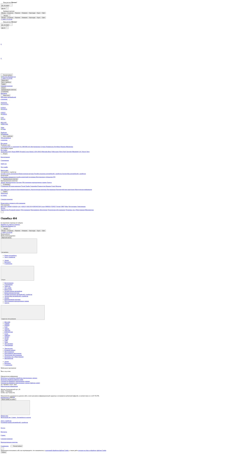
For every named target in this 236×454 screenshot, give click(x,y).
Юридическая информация (83, 189)
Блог (2, 189)
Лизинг (3, 182)
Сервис (3, 84)
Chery (88, 151)
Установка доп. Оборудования (75, 210)
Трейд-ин (7, 286)
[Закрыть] (15, 407)
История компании (15, 186)
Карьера (48, 186)
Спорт (53, 186)
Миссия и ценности (10, 189)
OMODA (48, 206)
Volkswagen (55, 151)
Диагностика (5, 210)
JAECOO (29, 206)
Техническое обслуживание (56, 210)
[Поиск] (14, 42)
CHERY (9, 206)
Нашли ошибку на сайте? (8, 399)
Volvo (61, 151)
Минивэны (69, 146)
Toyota (3, 151)
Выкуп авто (8, 289)
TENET (53, 206)
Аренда (49, 182)
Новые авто (4, 80)
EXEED (14, 206)
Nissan (14, 151)
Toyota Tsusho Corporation (29, 186)
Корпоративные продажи (14, 182)
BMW (18, 151)
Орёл (43, 13)
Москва (3, 13)
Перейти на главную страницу (10, 224)
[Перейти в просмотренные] (14, 72)
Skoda (31, 151)
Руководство (42, 186)
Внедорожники (36, 146)
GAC (80, 151)
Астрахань (10, 13)
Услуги (3, 87)
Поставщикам (51, 189)
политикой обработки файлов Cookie (57, 450)
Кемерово (24, 13)
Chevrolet (69, 151)
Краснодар (32, 13)
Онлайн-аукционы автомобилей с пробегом (48, 173)
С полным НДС (6, 146)
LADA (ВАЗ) (37, 151)
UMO (62, 206)
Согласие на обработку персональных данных (15, 381)
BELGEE (4, 206)
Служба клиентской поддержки (26, 177)
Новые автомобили (10, 255)
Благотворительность (24, 189)
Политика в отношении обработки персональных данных (19, 378)
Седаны (43, 146)
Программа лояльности (8, 177)
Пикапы (63, 146)
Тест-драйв (7, 288)
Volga (66, 206)
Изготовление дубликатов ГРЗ (45, 177)
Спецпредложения (6, 86)
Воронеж (17, 13)
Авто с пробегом (6, 82)
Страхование (8, 284)
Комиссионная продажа (26, 173)
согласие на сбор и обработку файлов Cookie (92, 450)
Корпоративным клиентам (8, 89)
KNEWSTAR (36, 206)
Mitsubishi (75, 151)
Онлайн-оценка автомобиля (10, 173)
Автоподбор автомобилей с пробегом (74, 173)
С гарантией (15, 146)
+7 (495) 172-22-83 (6, 19)
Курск (38, 13)
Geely (10, 151)
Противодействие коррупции (65, 189)
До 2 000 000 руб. (25, 146)
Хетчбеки (57, 146)
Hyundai (22, 151)
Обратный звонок (6, 237)
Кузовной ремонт (14, 210)
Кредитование (8, 283)
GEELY (23, 206)
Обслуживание (25, 210)
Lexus (27, 151)
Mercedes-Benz (46, 151)
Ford (64, 151)
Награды (58, 186)
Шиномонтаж (89, 210)
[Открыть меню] (2, 212)
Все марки (4, 150)
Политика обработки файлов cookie (12, 379)
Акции (6, 260)
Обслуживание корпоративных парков (34, 182)
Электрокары (81, 206)
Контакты (4, 93)
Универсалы (50, 146)
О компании (4, 91)
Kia (6, 151)
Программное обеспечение (39, 210)
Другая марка (72, 206)
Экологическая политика (39, 189)
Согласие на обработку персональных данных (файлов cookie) (20, 383)
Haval (84, 151)
